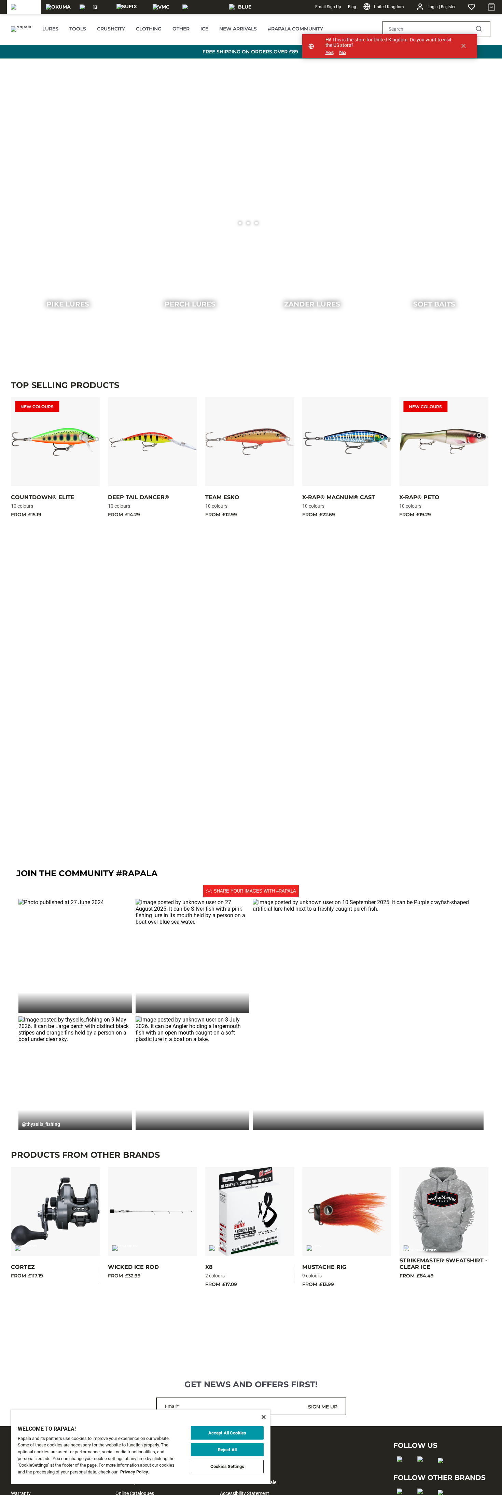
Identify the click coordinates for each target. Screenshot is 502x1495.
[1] (248, 223)
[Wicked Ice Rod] (152, 1211)
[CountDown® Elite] (55, 441)
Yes (329, 52)
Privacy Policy (234, 1460)
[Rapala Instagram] (422, 1470)
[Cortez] (55, 1211)
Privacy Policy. (134, 1471)
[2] (256, 223)
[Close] (264, 1417)
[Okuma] (58, 7)
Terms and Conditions (243, 1471)
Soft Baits (434, 304)
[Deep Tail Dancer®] (152, 441)
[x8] (249, 1211)
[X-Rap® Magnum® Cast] (346, 441)
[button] (75, 956)
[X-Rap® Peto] (443, 441)
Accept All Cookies (227, 1432)
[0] (240, 223)
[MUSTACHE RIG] (346, 1211)
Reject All (227, 1449)
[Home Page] (21, 29)
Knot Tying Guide (88, 798)
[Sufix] (126, 7)
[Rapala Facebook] (402, 1470)
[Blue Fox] (242, 7)
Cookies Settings (227, 1466)
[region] (140, 1446)
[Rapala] (24, 7)
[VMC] (161, 7)
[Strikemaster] (201, 7)
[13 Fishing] (92, 7)
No (342, 52)
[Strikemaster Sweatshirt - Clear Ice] (444, 1211)
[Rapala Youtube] (443, 1471)
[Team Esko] (249, 441)
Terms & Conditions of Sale (248, 1482)
